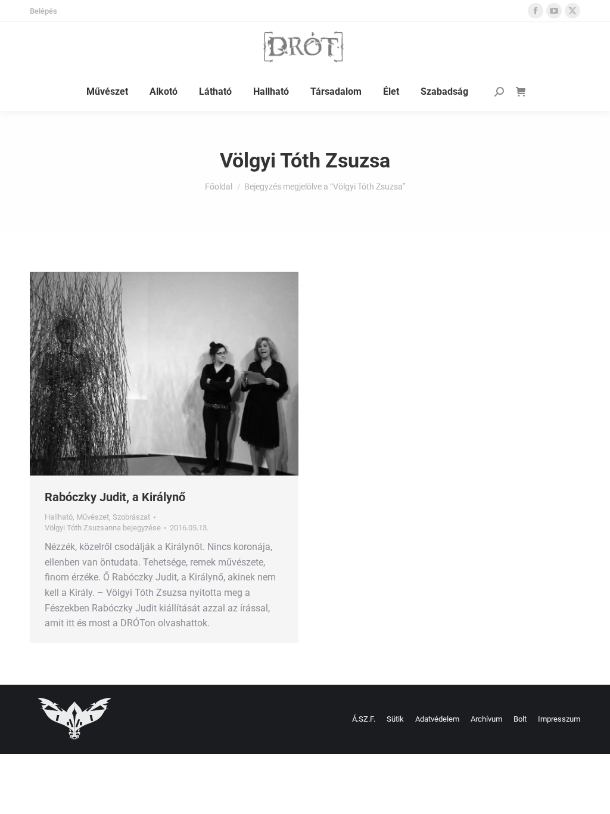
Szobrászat (131, 516)
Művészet (92, 516)
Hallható (59, 516)
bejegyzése (103, 527)
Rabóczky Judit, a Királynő (115, 497)
